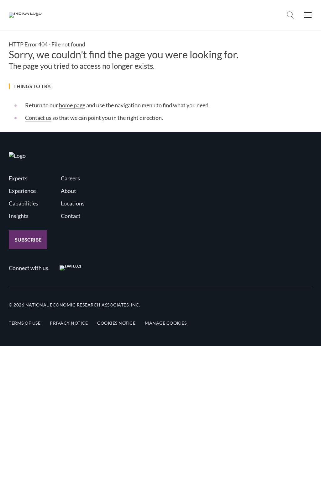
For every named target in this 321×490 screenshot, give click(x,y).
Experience (22, 190)
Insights (19, 215)
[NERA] (25, 15)
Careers (70, 178)
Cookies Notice (116, 323)
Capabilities (23, 203)
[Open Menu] (307, 15)
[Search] (290, 15)
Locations (73, 203)
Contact (71, 215)
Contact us (38, 117)
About (68, 190)
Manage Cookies (166, 323)
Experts (18, 178)
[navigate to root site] (17, 155)
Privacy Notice (69, 323)
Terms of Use (24, 323)
